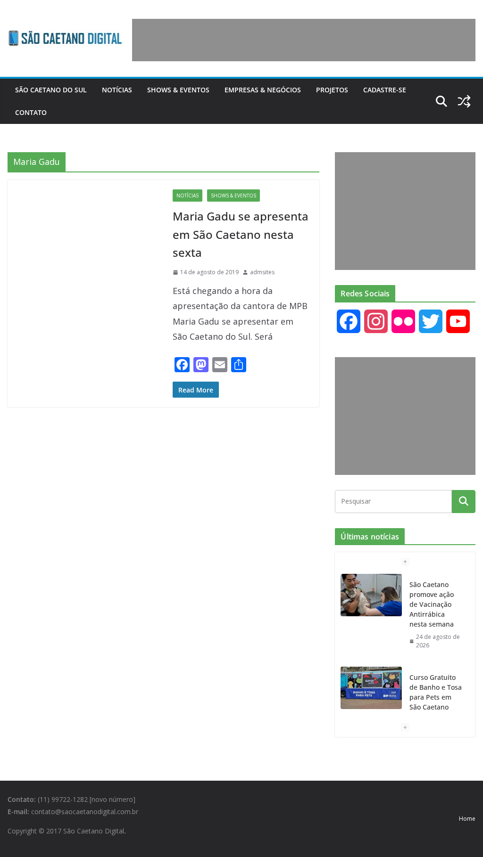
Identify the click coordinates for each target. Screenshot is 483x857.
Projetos (332, 89)
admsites (262, 272)
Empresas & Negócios (263, 89)
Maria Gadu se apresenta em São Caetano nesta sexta (240, 234)
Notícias (117, 89)
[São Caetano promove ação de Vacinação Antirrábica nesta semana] (371, 595)
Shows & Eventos (178, 89)
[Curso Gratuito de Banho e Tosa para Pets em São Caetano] (371, 688)
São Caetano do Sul (51, 89)
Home (467, 819)
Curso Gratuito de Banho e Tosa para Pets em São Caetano (435, 692)
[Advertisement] (303, 40)
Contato (31, 112)
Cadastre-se (384, 89)
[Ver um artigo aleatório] (464, 101)
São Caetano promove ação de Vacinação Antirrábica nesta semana (431, 604)
